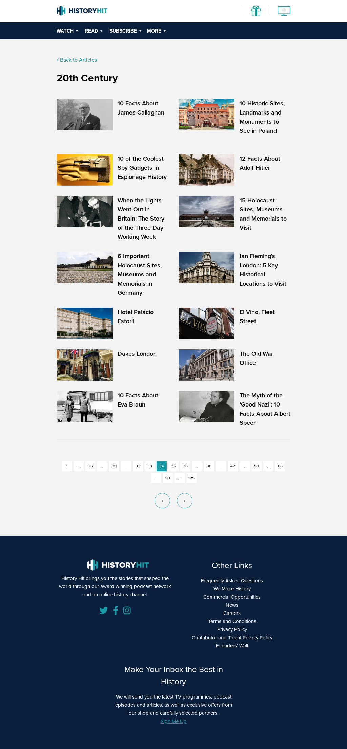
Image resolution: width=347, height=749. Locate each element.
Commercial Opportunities (232, 597)
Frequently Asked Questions (232, 580)
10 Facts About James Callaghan (141, 108)
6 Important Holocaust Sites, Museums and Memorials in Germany (140, 274)
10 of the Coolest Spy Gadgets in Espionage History (142, 167)
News (232, 605)
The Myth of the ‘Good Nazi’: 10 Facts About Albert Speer (265, 409)
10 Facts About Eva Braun (138, 400)
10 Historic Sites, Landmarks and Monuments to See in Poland (262, 117)
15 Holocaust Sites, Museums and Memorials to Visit (263, 214)
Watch (65, 31)
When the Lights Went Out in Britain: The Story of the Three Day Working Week (141, 218)
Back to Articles (78, 60)
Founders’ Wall (232, 645)
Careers (232, 613)
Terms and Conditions (232, 621)
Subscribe (123, 31)
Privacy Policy (232, 629)
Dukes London (137, 353)
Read (91, 31)
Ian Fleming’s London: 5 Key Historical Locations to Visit (263, 270)
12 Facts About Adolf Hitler (260, 163)
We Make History (232, 588)
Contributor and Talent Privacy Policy (232, 637)
